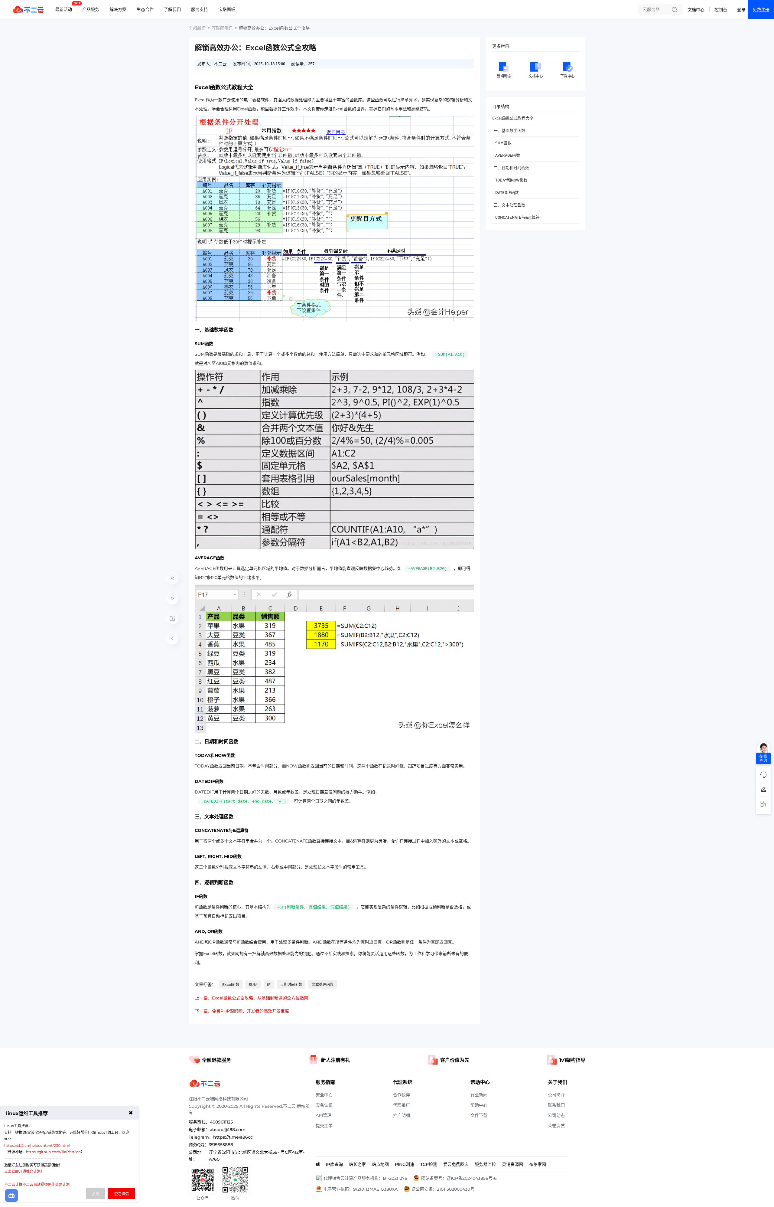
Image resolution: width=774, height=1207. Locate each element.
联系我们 (556, 1105)
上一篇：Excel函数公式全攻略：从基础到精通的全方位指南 (251, 998)
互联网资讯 (222, 28)
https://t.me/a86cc (233, 1137)
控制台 (720, 9)
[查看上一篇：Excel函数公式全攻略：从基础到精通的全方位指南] (172, 578)
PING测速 (404, 1164)
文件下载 (478, 1115)
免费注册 (761, 9)
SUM (253, 984)
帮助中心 (478, 1105)
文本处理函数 (322, 984)
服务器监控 (485, 1164)
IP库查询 (334, 1164)
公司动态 (556, 1115)
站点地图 (380, 1164)
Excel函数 (230, 984)
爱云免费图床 (456, 1164)
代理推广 (401, 1105)
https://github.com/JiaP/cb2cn (53, 1152)
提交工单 (324, 1125)
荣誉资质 (556, 1125)
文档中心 (696, 9)
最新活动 (65, 7)
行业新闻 (478, 1094)
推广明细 (401, 1115)
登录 (741, 9)
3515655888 (221, 1144)
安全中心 (324, 1094)
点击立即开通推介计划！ (24, 1171)
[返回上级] (172, 638)
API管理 (323, 1115)
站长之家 (357, 1164)
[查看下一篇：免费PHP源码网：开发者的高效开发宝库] (172, 598)
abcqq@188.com (228, 1129)
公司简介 (556, 1094)
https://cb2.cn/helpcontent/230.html (37, 1145)
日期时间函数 (291, 984)
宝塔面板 (226, 9)
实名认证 (324, 1105)
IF (269, 984)
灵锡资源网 (512, 1164)
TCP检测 (428, 1164)
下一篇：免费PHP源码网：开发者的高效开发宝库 (242, 1011)
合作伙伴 (401, 1094)
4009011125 (221, 1122)
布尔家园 (537, 1164)
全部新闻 (197, 28)
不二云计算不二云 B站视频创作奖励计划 (37, 1184)
